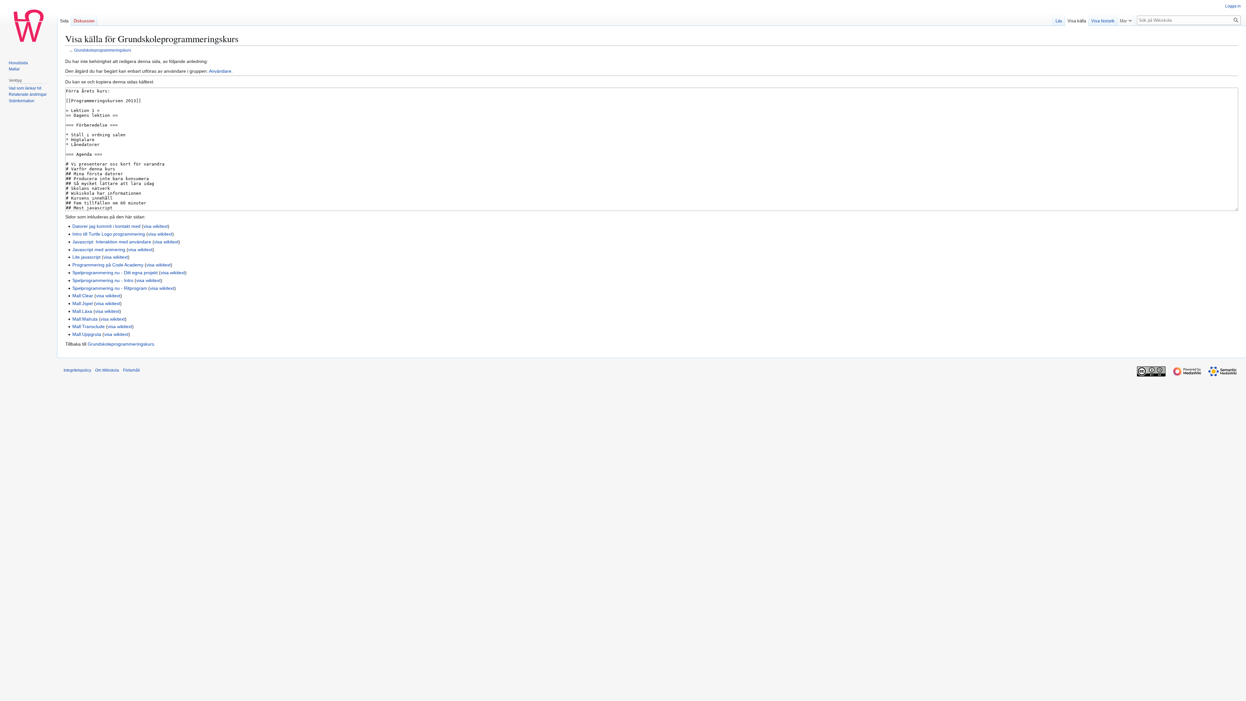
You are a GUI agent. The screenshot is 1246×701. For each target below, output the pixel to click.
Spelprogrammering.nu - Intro (102, 280)
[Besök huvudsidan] (29, 26)
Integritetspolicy (77, 370)
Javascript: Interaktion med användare (111, 241)
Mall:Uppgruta (86, 334)
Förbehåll (131, 370)
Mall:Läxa (82, 311)
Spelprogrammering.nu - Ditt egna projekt (115, 272)
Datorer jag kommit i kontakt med (106, 226)
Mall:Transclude (88, 326)
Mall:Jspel (82, 303)
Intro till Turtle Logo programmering (108, 234)
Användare (220, 71)
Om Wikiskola (107, 370)
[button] (1125, 19)
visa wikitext (155, 226)
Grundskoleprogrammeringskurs (102, 50)
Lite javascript (86, 257)
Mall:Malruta (85, 319)
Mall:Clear (82, 295)
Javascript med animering (98, 249)
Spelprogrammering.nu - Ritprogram (109, 288)
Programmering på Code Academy (107, 264)
